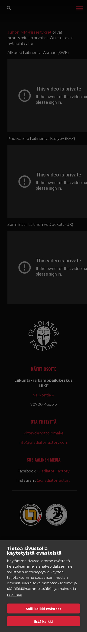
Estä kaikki (43, 621)
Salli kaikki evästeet (43, 608)
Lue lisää (14, 595)
